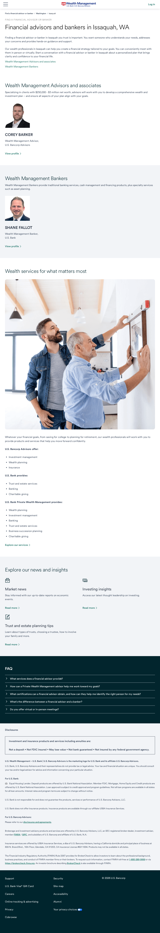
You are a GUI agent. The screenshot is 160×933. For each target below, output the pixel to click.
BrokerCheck (73, 863)
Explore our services (16, 544)
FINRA (17, 834)
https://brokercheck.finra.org (20, 863)
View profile (12, 153)
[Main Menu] (5, 4)
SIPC (24, 834)
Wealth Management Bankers (21, 66)
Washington (41, 13)
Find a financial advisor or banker (19, 13)
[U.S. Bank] (78, 4)
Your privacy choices (65, 909)
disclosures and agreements (37, 822)
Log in (151, 4)
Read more (11, 607)
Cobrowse (11, 917)
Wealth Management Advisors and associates (30, 61)
